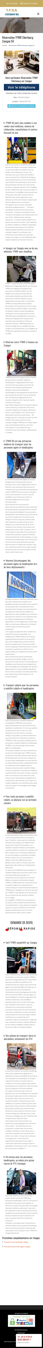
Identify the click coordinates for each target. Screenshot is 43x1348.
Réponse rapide (22, 928)
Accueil (4, 45)
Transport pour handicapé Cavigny (16, 1242)
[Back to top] (37, 1342)
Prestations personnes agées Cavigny (17, 1247)
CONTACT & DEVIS (30, 3)
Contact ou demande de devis (22, 106)
